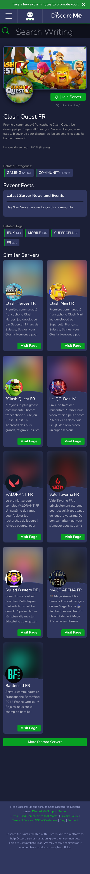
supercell (66, 233)
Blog (62, 820)
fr (12, 242)
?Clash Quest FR (20, 398)
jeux (14, 233)
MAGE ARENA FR (65, 590)
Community (55, 172)
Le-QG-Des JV (62, 398)
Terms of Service (22, 820)
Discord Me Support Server (49, 811)
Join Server (71, 97)
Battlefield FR (17, 685)
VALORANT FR (19, 494)
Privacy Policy (69, 816)
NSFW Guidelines (46, 820)
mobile (37, 233)
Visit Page (29, 345)
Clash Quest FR (24, 117)
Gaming (19, 172)
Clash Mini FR (61, 303)
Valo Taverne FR (64, 494)
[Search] (6, 31)
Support (73, 820)
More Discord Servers (45, 742)
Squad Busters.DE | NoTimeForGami (22, 593)
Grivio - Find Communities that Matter (34, 816)
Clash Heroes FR (20, 303)
